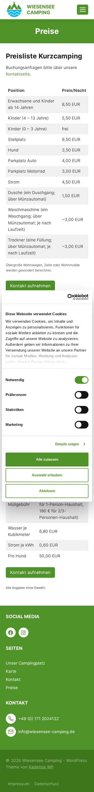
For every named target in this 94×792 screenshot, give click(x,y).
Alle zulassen (47, 459)
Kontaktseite (18, 74)
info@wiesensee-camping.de (46, 731)
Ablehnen (47, 491)
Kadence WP (41, 767)
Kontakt (13, 679)
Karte (11, 671)
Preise (12, 687)
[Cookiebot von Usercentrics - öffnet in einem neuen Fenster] (67, 297)
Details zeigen (67, 444)
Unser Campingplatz (25, 663)
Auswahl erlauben (47, 475)
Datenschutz (46, 783)
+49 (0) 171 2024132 (38, 718)
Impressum (18, 783)
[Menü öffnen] (82, 9)
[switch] (81, 395)
